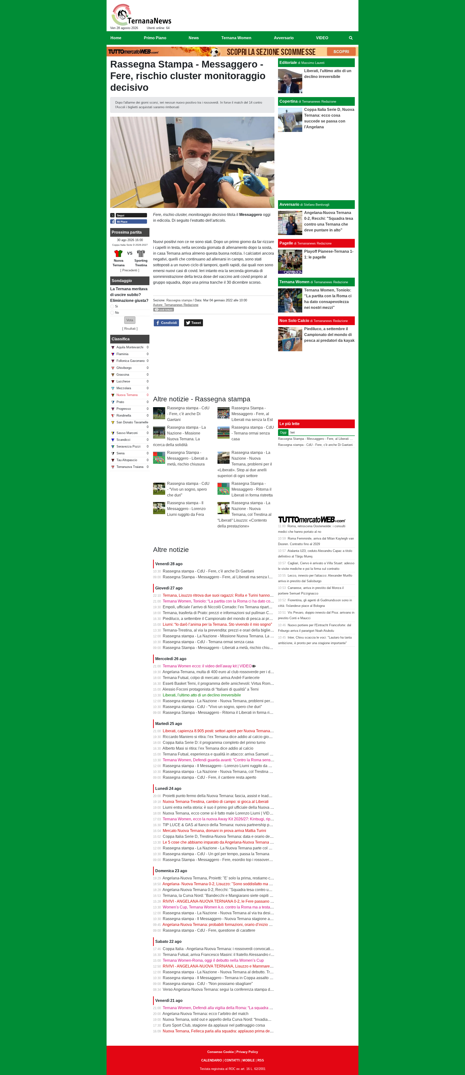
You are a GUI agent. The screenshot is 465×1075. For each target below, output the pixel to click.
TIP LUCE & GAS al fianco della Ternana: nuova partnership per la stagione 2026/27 (235, 825)
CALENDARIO (211, 1060)
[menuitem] (351, 38)
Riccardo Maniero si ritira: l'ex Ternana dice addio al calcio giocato (219, 737)
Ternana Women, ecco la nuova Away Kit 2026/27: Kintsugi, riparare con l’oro (229, 819)
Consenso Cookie (220, 1052)
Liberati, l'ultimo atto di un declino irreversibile (202, 695)
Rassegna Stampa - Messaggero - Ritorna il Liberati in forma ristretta (252, 489)
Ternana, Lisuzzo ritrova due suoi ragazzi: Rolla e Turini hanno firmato (222, 595)
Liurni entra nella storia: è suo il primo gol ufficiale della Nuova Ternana (223, 807)
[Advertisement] (316, 166)
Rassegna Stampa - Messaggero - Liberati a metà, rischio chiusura (187, 458)
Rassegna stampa (179, 300)
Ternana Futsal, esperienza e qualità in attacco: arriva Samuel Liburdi (222, 754)
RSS (260, 1060)
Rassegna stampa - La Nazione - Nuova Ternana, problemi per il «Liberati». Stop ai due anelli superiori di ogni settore (244, 464)
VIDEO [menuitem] (322, 38)
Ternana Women (294, 282)
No (117, 312)
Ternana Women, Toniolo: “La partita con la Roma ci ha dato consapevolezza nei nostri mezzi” (243, 601)
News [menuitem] (194, 38)
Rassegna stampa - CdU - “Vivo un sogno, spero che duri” (188, 489)
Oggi (283, 432)
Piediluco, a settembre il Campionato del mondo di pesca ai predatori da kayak (230, 619)
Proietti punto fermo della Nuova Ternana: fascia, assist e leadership (221, 796)
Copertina (288, 101)
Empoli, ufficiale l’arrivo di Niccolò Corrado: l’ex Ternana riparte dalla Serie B (228, 607)
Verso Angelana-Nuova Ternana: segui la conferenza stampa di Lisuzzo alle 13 (230, 989)
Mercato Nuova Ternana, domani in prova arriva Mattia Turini (214, 831)
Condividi (168, 323)
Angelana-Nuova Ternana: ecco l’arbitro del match (205, 1014)
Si (116, 306)
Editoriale (288, 63)
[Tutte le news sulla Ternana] (141, 15)
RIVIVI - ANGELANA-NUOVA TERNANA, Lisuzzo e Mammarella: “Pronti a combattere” (237, 966)
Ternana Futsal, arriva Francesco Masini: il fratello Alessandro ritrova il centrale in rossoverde (242, 955)
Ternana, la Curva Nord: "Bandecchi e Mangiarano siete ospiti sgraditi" (223, 895)
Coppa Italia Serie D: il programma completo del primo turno (214, 742)
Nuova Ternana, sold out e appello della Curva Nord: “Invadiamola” (220, 1019)
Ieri (292, 432)
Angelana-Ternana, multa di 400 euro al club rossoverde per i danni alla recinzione (233, 672)
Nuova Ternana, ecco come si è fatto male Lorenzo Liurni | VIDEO (219, 813)
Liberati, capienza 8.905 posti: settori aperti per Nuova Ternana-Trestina (224, 731)
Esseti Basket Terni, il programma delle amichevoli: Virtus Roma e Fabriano (227, 683)
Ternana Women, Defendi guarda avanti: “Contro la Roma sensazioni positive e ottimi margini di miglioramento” (258, 760)
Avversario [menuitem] (284, 38)
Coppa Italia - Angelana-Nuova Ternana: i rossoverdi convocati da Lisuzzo (226, 949)
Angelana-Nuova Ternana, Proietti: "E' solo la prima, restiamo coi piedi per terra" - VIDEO (239, 878)
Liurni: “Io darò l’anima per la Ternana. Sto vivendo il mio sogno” (217, 624)
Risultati (130, 328)
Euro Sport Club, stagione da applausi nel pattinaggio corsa (214, 1025)
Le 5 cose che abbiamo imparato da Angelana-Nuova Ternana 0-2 (219, 842)
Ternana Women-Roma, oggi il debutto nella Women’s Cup (213, 960)
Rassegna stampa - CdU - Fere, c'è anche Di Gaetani (188, 414)
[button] (129, 320)
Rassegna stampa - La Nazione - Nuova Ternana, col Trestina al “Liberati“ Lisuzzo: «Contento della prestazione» (244, 514)
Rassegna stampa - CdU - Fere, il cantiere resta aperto (209, 777)
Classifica (121, 339)
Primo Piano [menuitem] (155, 38)
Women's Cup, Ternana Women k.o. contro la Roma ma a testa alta (220, 907)
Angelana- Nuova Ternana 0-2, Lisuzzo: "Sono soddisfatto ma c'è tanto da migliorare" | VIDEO (243, 884)
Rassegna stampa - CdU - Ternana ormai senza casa (253, 433)
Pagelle (286, 243)
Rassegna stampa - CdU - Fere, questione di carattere (209, 930)
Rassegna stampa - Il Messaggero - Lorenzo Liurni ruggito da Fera (186, 509)
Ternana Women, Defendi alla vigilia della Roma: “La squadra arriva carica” (227, 1008)
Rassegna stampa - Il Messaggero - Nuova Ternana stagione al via (220, 919)
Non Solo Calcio (294, 321)
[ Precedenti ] (129, 270)
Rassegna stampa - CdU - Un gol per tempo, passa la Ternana (216, 854)
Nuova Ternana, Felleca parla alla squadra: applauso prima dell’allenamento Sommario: (238, 1031)
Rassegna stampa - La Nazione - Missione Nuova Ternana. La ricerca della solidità (234, 636)
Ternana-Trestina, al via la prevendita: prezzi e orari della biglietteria (221, 630)
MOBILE (248, 1060)
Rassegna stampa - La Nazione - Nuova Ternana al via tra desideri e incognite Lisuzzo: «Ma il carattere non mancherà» (265, 913)
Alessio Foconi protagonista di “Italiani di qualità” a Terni (211, 689)
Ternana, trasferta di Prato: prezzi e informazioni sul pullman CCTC (220, 613)
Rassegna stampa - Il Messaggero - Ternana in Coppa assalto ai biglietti (224, 978)
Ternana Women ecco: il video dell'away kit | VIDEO (207, 666)
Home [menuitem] (115, 38)
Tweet (195, 323)
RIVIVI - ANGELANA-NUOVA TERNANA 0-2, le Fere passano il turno (222, 901)
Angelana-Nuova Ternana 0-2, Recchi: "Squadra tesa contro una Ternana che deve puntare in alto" (247, 890)
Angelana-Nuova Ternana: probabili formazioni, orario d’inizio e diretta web (227, 925)
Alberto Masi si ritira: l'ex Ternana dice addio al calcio (208, 748)
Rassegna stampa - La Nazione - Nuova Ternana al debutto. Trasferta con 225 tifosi (234, 972)
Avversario (289, 204)
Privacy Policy (247, 1052)
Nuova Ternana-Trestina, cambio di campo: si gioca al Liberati (216, 802)
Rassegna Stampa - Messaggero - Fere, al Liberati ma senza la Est (252, 414)
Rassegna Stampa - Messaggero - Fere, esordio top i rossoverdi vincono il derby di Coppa (240, 860)
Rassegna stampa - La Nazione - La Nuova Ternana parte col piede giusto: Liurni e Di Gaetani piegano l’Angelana (260, 848)
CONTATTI (232, 1060)
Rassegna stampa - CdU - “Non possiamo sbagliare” (208, 984)
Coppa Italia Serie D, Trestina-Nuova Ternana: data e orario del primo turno (227, 836)
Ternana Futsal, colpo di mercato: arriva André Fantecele (211, 678)
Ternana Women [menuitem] (236, 38)
